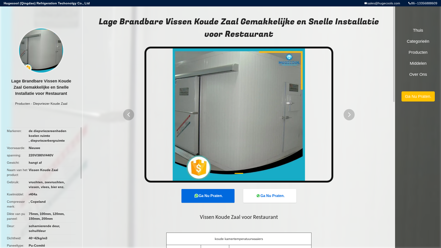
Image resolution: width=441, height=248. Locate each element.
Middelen (418, 63)
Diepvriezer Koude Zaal (50, 103)
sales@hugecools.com (383, 3)
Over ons (418, 74)
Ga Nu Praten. (211, 196)
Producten (22, 103)
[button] (128, 114)
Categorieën (418, 41)
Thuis (418, 30)
